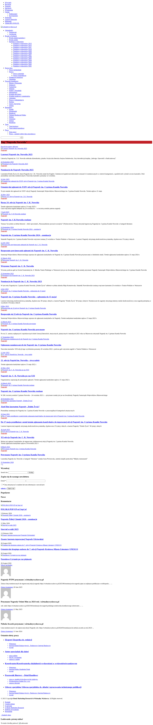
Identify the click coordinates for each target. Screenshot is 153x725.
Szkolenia (12, 79)
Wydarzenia (9, 10)
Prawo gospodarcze (19, 75)
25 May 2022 (5, 368)
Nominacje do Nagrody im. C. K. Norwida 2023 (21, 281)
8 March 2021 (5, 447)
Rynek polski (13, 40)
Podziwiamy (13, 14)
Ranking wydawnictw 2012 (22, 45)
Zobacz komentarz (7, 587)
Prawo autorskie (18, 74)
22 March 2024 (6, 258)
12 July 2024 (5, 243)
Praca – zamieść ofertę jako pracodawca (22, 134)
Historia (11, 89)
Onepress (12, 119)
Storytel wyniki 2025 (10, 529)
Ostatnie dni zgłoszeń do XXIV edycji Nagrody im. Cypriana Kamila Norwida (34, 187)
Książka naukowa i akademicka (19, 96)
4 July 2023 (5, 289)
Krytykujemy (13, 16)
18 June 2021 (5, 414)
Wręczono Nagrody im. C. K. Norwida (17, 266)
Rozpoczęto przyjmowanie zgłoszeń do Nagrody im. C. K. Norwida (29, 251)
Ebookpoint (13, 111)
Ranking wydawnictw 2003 (22, 62)
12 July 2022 (5, 353)
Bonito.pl (12, 113)
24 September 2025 (7, 162)
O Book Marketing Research (14, 708)
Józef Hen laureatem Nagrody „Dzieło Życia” (20, 407)
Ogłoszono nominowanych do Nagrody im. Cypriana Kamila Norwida (31, 345)
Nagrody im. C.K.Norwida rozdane (16, 220)
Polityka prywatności (12, 709)
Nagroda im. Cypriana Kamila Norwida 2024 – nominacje (26, 235)
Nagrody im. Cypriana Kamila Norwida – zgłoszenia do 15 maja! (29, 297)
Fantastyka (12, 87)
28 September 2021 (7, 399)
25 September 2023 (7, 273)
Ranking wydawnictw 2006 (22, 57)
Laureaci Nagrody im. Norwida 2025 (16, 154)
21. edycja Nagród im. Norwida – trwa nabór (20, 360)
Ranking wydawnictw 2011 (22, 47)
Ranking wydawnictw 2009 (22, 51)
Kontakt (7, 702)
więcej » (3, 488)
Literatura (12, 98)
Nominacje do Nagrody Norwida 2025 (17, 170)
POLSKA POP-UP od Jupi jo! (14, 509)
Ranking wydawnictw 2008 (22, 53)
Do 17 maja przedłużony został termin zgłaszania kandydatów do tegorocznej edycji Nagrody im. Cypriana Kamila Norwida (54, 422)
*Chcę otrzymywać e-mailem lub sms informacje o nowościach (23, 485)
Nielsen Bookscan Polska (17, 115)
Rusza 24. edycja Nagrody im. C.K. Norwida (20, 202)
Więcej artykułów (6, 565)
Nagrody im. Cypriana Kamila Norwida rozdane (22, 391)
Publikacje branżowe (16, 77)
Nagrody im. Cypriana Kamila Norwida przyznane (23, 329)
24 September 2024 (7, 227)
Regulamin (8, 711)
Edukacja (12, 85)
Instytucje (8, 8)
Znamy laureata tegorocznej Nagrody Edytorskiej (22, 539)
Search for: (4, 472)
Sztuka (11, 106)
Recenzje (8, 4)
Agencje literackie (11, 19)
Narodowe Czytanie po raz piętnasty (16, 559)
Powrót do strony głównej (9, 146)
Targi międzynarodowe (16, 128)
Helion (11, 117)
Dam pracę (12, 132)
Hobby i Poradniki (15, 90)
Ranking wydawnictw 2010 (22, 49)
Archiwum (12, 34)
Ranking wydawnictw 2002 (22, 64)
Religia (11, 102)
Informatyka (13, 92)
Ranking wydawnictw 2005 (22, 58)
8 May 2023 (5, 306)
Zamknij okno (6, 715)
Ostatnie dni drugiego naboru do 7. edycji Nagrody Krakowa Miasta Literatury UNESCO (39, 549)
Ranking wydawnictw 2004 (22, 60)
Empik (11, 109)
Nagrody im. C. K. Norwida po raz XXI (18, 376)
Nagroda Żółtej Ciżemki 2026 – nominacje (19, 519)
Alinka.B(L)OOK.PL (12, 23)
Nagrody (8, 6)
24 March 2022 (6, 383)
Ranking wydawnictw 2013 (22, 43)
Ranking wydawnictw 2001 (22, 66)
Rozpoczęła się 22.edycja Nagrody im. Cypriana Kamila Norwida (29, 314)
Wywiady (8, 2)
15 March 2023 (6, 322)
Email (3, 481)
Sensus (11, 121)
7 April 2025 (5, 212)
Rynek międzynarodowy (17, 38)
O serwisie (8, 706)
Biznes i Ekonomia (15, 83)
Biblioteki (8, 21)
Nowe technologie (15, 70)
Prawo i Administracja (16, 100)
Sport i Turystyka (15, 104)
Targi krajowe (13, 126)
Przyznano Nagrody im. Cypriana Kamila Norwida (23, 455)
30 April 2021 (5, 430)
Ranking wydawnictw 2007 (22, 55)
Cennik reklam (10, 704)
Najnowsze (13, 32)
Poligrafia (8, 18)
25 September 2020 (7, 462)
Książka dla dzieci (15, 94)
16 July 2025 (5, 179)
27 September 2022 (7, 337)
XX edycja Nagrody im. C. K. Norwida (17, 437)
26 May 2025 (5, 195)
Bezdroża (12, 122)
